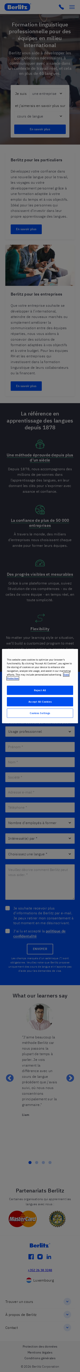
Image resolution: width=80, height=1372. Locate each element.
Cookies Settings (40, 713)
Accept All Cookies (40, 701)
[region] (40, 686)
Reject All (40, 690)
